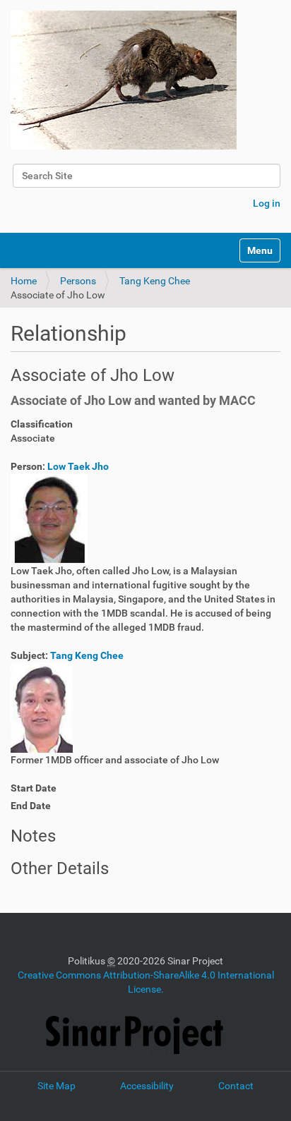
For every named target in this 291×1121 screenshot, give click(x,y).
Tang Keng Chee (154, 280)
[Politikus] (124, 80)
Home (24, 280)
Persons (78, 280)
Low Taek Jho (78, 466)
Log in (266, 203)
